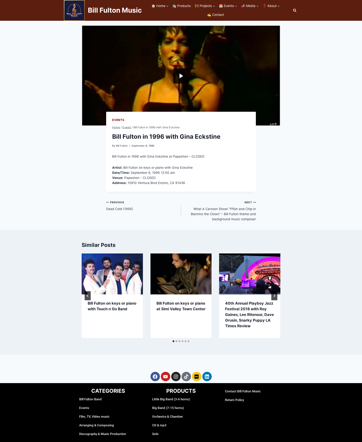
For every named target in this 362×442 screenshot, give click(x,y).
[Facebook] (155, 376)
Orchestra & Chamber (167, 416)
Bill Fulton (122, 145)
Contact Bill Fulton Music (243, 391)
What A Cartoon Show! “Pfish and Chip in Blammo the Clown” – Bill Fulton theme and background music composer (223, 211)
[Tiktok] (186, 376)
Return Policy (234, 400)
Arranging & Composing (96, 425)
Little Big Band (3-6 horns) (171, 399)
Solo (155, 434)
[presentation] (112, 273)
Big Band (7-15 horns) (168, 408)
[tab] (173, 341)
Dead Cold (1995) (119, 206)
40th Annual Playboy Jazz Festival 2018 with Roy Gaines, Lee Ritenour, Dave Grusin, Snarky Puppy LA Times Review (249, 314)
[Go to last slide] (88, 295)
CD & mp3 (159, 425)
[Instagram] (176, 376)
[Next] (274, 295)
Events (118, 120)
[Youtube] (165, 376)
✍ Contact (215, 15)
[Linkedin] (207, 376)
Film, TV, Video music (94, 416)
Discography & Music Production (102, 434)
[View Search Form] (294, 10)
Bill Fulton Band (90, 399)
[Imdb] (196, 376)
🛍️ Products (181, 6)
